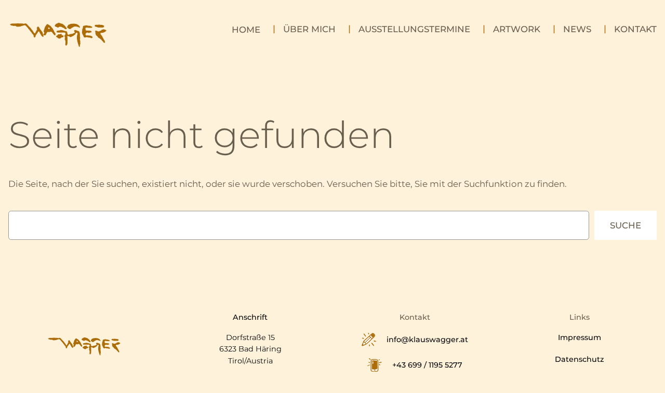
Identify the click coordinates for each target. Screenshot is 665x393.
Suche (625, 225)
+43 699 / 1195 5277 (427, 365)
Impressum (579, 337)
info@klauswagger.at (427, 339)
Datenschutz (579, 359)
